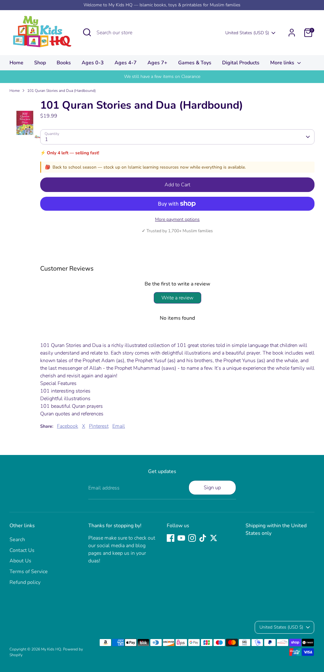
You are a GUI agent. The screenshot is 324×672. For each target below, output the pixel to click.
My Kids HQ (51, 649)
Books (64, 62)
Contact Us (21, 550)
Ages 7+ (157, 62)
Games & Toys (194, 62)
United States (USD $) (247, 33)
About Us (20, 560)
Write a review (177, 297)
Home (16, 62)
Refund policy (24, 582)
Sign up (212, 487)
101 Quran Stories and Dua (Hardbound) (61, 90)
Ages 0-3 (93, 62)
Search (17, 539)
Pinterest (99, 426)
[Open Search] (87, 32)
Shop (40, 62)
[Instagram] (192, 538)
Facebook (67, 426)
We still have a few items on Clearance (162, 77)
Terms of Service (28, 571)
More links (283, 62)
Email (118, 426)
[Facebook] (170, 538)
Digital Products (240, 62)
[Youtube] (181, 538)
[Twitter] (213, 538)
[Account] (291, 32)
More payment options (177, 219)
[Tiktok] (203, 538)
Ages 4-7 (126, 62)
